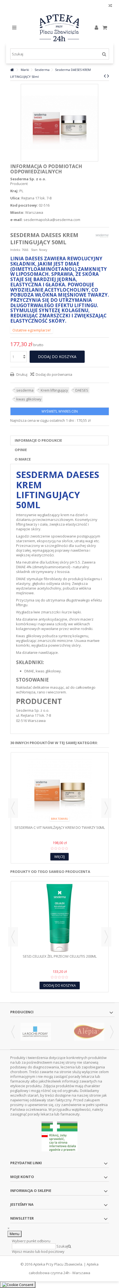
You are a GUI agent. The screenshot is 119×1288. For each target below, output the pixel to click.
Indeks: (15, 250)
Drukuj (21, 374)
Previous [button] (13, 808)
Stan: (34, 250)
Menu (14, 1233)
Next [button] (106, 808)
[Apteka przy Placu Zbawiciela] (60, 28)
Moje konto (22, 1176)
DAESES (81, 390)
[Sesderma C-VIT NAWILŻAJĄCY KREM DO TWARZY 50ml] (60, 789)
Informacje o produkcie (38, 440)
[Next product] (108, 76)
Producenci (21, 1011)
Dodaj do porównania (54, 374)
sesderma (24, 390)
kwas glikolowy (29, 399)
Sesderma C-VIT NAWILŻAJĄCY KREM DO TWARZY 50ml (59, 827)
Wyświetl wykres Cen (60, 411)
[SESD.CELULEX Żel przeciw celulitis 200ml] (60, 918)
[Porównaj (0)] (110, 6)
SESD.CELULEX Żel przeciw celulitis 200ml (60, 956)
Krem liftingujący (54, 390)
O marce (23, 459)
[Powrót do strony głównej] (12, 69)
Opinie (21, 449)
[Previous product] (105, 76)
